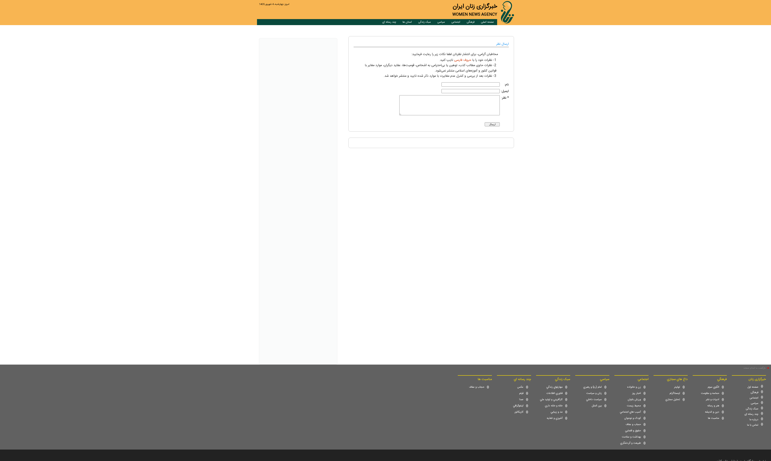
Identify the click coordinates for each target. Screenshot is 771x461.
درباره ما (754, 419)
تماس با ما (752, 425)
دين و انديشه (712, 412)
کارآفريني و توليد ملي (551, 399)
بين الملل (597, 406)
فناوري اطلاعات (555, 393)
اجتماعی (455, 22)
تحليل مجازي (672, 399)
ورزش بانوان (634, 399)
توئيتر (677, 387)
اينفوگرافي (518, 406)
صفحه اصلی (487, 22)
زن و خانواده (634, 387)
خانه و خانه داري (554, 406)
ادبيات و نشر (712, 399)
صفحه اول (752, 387)
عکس (520, 387)
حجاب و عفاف (633, 424)
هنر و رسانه (713, 406)
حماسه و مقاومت (710, 393)
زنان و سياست (594, 393)
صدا (521, 399)
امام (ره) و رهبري (592, 387)
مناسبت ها (713, 418)
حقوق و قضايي (633, 430)
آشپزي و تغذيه (555, 418)
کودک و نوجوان (632, 418)
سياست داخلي (594, 399)
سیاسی (441, 22)
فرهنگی (470, 22)
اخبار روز (636, 393)
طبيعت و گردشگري (630, 443)
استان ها (407, 22)
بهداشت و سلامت (631, 437)
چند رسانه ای (389, 22)
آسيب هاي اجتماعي (630, 412)
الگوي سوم (713, 387)
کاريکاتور (518, 412)
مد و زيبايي (557, 412)
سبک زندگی (424, 22)
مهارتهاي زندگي (554, 387)
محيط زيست (634, 406)
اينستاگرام (675, 393)
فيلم (521, 393)
